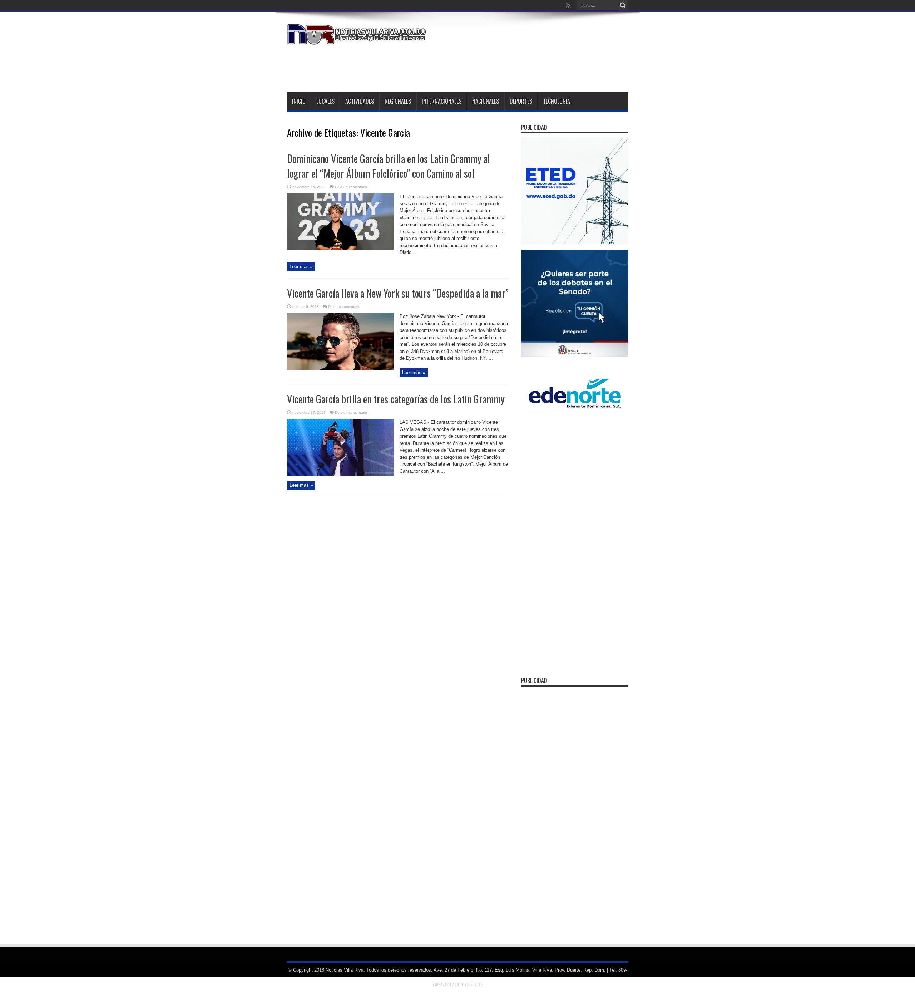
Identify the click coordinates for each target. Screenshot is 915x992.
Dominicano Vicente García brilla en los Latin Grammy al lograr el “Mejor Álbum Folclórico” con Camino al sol (388, 166)
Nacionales (485, 101)
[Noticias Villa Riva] (358, 39)
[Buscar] (623, 5)
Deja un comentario (351, 187)
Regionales (398, 101)
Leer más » (301, 266)
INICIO (299, 101)
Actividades (359, 101)
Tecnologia (556, 101)
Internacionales (441, 101)
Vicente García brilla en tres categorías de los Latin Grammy (396, 399)
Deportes (521, 101)
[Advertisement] (498, 67)
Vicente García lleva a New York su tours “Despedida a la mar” (398, 293)
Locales (325, 101)
